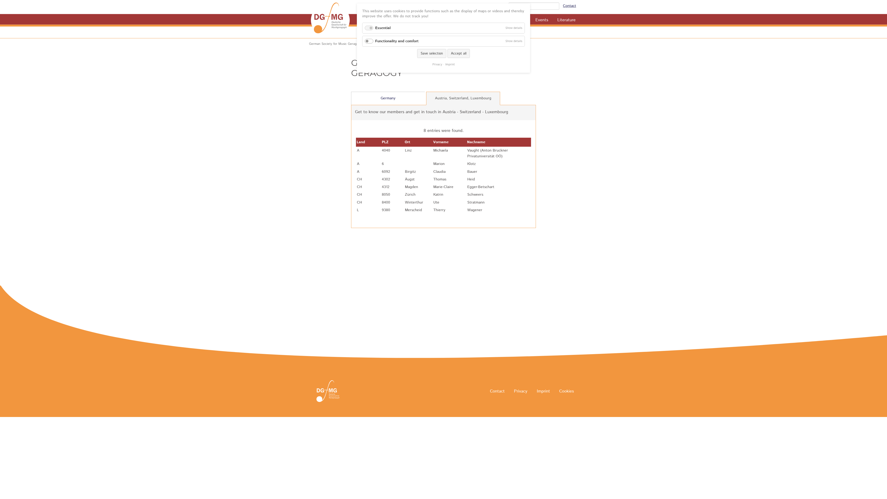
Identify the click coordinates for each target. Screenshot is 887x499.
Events (541, 20)
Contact (569, 6)
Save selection (432, 53)
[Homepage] (330, 20)
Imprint (543, 391)
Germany (388, 98)
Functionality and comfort (397, 41)
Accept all (458, 53)
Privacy (520, 391)
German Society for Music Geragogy (335, 44)
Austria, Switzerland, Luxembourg (463, 98)
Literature (566, 20)
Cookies (566, 391)
